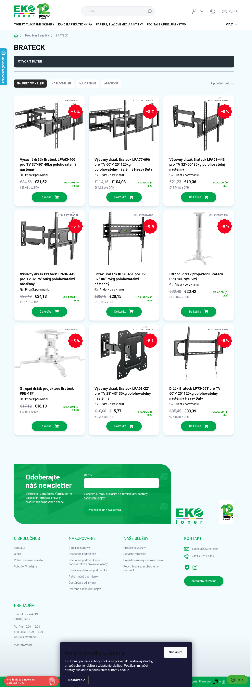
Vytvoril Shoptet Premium (195, 681)
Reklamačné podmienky (84, 576)
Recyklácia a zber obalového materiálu (141, 568)
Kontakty (19, 547)
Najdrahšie (87, 83)
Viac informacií (23, 645)
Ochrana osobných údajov (85, 589)
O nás (17, 553)
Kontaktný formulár (204, 580)
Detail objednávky (80, 547)
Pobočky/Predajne (25, 566)
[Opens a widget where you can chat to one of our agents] (237, 680)
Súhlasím (175, 652)
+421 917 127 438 (203, 556)
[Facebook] (187, 566)
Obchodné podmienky (82, 553)
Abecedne (111, 83)
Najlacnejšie (61, 83)
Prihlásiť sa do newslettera (104, 509)
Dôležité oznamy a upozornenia (143, 560)
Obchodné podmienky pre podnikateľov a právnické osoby (88, 562)
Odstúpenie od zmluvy (82, 582)
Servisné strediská (134, 553)
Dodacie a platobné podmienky (88, 570)
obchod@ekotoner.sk (205, 548)
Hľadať (150, 11)
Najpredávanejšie (30, 83)
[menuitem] (35, 24)
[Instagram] (195, 566)
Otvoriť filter (30, 61)
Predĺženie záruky (134, 547)
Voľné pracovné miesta (28, 560)
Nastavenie (76, 680)
